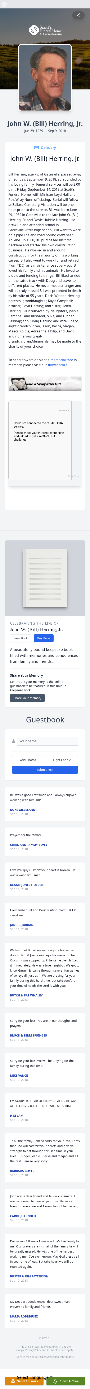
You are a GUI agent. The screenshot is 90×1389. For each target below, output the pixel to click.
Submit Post (45, 770)
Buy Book (43, 638)
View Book (21, 638)
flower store (57, 365)
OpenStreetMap (49, 1357)
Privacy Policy (33, 1350)
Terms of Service (56, 1350)
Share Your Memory (27, 698)
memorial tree (61, 360)
